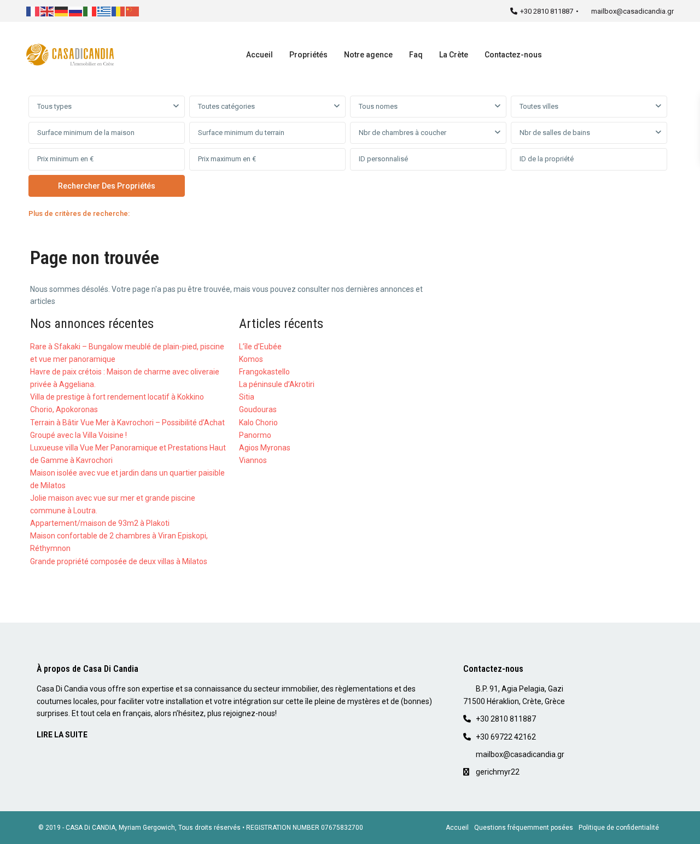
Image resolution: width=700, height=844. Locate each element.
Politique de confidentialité (619, 827)
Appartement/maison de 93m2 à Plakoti (100, 523)
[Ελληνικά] (104, 11)
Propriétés (308, 54)
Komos (251, 359)
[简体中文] (133, 11)
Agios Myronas (264, 447)
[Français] (33, 11)
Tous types (54, 106)
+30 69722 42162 (506, 736)
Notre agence (368, 54)
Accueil (259, 54)
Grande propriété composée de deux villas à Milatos (118, 561)
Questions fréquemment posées (523, 827)
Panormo (255, 435)
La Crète (453, 54)
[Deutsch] (62, 11)
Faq (416, 54)
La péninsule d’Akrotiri (276, 384)
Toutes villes (539, 106)
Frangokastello (264, 371)
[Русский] (76, 11)
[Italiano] (90, 11)
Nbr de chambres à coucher (402, 132)
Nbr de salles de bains (555, 132)
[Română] (119, 11)
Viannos (253, 460)
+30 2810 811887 (546, 11)
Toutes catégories (226, 106)
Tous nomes (378, 106)
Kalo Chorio (258, 422)
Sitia (246, 396)
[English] (47, 11)
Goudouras (258, 409)
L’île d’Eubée (260, 346)
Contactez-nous (513, 54)
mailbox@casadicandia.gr (632, 11)
